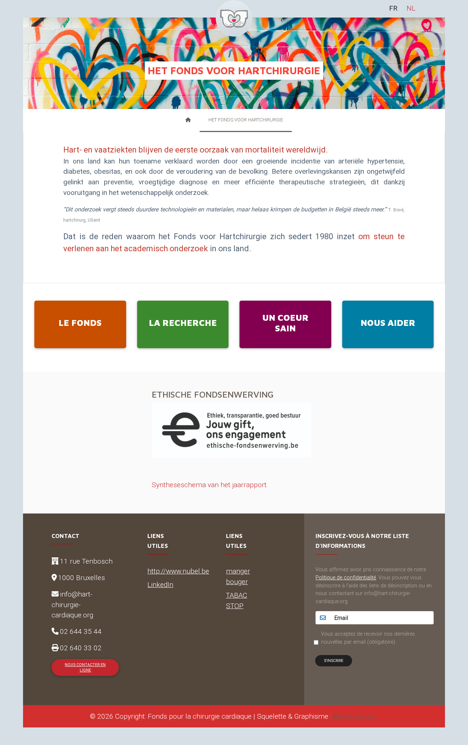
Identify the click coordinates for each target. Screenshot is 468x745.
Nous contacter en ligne (85, 667)
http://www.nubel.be (178, 571)
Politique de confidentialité (346, 577)
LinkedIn (160, 584)
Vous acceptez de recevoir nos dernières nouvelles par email (368, 638)
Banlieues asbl (355, 716)
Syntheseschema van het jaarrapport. (210, 484)
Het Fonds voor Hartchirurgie (245, 120)
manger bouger (238, 576)
